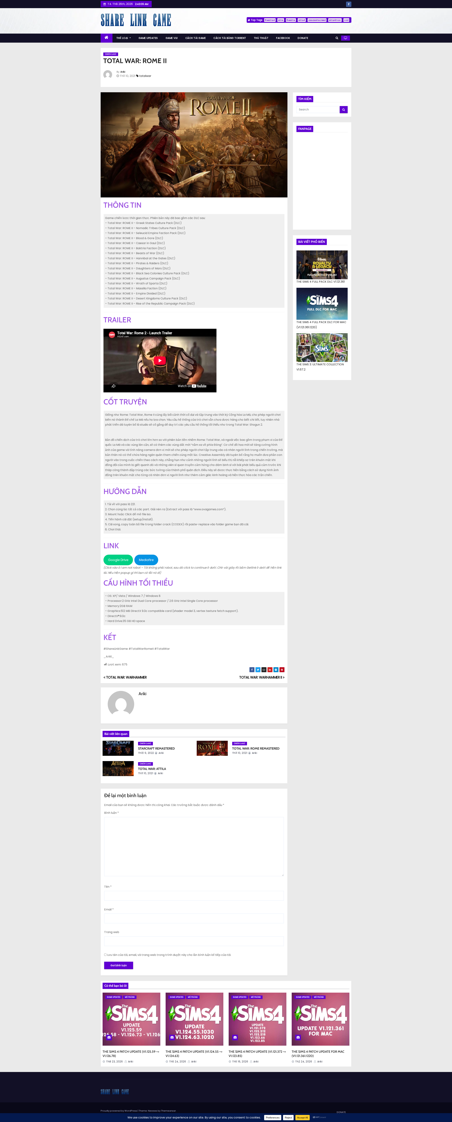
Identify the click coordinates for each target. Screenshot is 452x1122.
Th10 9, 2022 (146, 753)
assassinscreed (317, 20)
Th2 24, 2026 (303, 1061)
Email (109, 909)
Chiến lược (110, 54)
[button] (337, 38)
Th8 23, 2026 (114, 1061)
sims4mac (335, 20)
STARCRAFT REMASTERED (156, 748)
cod (346, 20)
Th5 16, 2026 (240, 1061)
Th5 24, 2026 (177, 1061)
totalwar (145, 76)
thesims (291, 20)
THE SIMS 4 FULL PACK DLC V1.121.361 (320, 282)
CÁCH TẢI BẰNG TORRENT (229, 38)
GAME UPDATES (148, 38)
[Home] (106, 38)
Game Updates (113, 997)
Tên (108, 887)
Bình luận (111, 813)
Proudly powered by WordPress (119, 1110)
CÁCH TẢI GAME (195, 38)
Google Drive (118, 560)
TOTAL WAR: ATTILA (152, 769)
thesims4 (270, 20)
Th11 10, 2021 (239, 753)
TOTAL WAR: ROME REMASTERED (255, 748)
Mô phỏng (130, 997)
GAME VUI (172, 38)
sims (280, 20)
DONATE (303, 38)
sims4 (301, 20)
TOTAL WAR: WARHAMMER (126, 677)
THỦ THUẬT (261, 38)
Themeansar (168, 1110)
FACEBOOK (283, 38)
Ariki (122, 71)
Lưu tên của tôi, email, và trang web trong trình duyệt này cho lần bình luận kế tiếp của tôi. (169, 955)
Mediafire (146, 560)
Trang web (111, 932)
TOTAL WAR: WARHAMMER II (261, 677)
